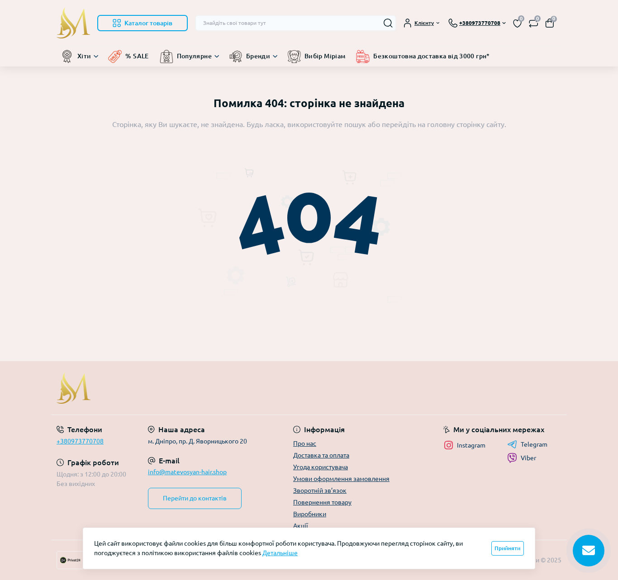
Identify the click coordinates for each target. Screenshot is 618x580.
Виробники (309, 514)
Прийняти (507, 548)
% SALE (136, 56)
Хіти (84, 56)
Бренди (258, 56)
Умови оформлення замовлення (341, 478)
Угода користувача (320, 467)
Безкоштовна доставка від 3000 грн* (431, 56)
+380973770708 (80, 441)
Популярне (194, 56)
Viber (528, 458)
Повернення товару (322, 502)
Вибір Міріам (324, 56)
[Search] (388, 23)
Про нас (304, 443)
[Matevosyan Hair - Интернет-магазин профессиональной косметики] (180, 388)
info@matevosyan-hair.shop (187, 472)
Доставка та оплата (321, 455)
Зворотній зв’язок (320, 490)
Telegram (534, 444)
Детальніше (280, 552)
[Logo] (73, 22)
